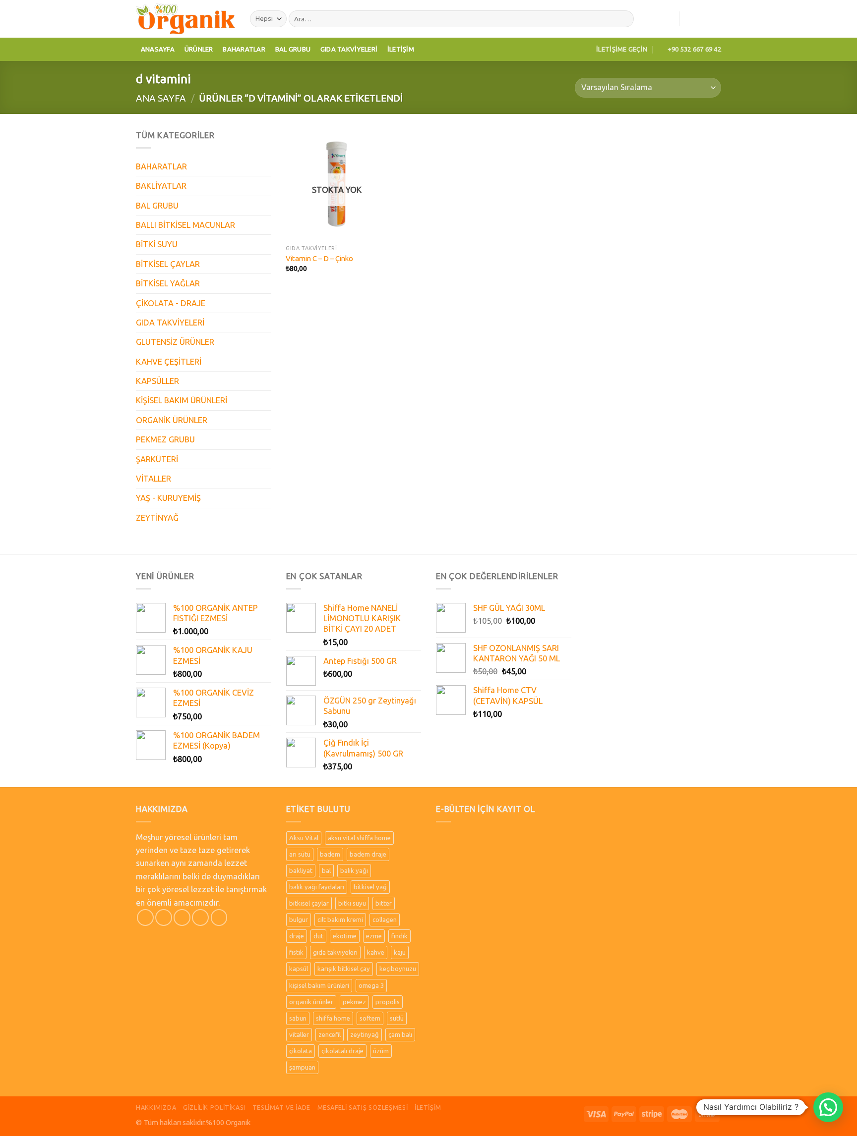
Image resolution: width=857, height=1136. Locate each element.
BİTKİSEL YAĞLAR (168, 283)
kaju (400, 952)
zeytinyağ (364, 1034)
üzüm (381, 1050)
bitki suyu (352, 903)
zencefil (329, 1034)
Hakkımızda (156, 1107)
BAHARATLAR (161, 166)
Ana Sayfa (161, 98)
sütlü (397, 1018)
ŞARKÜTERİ (157, 459)
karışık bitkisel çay (343, 968)
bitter (383, 903)
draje (296, 935)
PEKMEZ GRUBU (165, 439)
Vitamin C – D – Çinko (319, 258)
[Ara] (623, 19)
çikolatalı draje (342, 1050)
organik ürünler (311, 1001)
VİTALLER (153, 478)
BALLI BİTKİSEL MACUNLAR (185, 224)
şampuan (302, 1067)
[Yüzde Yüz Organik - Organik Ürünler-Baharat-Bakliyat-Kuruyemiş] (185, 18)
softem (370, 1018)
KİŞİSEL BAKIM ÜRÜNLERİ (181, 400)
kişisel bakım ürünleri (319, 985)
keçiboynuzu (397, 968)
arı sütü (299, 854)
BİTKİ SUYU (157, 244)
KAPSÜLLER (157, 381)
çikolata (300, 1050)
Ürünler (198, 49)
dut (318, 935)
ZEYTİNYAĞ (157, 517)
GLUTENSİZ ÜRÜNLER (175, 341)
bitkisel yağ (370, 886)
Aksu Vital (303, 837)
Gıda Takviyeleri (348, 49)
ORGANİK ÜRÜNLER (171, 420)
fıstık (296, 952)
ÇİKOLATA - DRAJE (170, 303)
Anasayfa (158, 49)
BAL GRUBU (157, 205)
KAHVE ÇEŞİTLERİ (168, 361)
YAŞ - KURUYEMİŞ (168, 497)
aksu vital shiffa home (359, 837)
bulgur (298, 919)
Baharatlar (244, 49)
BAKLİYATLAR (161, 185)
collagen (384, 919)
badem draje (368, 854)
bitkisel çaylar (309, 903)
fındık (399, 935)
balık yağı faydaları (316, 886)
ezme (374, 935)
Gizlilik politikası (214, 1107)
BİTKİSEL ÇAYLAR (168, 264)
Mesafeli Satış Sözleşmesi (362, 1107)
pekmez (354, 1001)
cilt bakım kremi (340, 919)
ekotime (345, 935)
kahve (375, 952)
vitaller (299, 1034)
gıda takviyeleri (335, 952)
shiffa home (333, 1018)
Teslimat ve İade (281, 1107)
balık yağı (354, 870)
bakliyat (300, 870)
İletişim (400, 49)
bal (326, 870)
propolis (387, 1001)
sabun (297, 1018)
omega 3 (371, 985)
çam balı (400, 1034)
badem (330, 854)
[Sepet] (716, 19)
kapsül (298, 968)
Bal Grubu (292, 49)
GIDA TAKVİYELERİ (170, 322)
